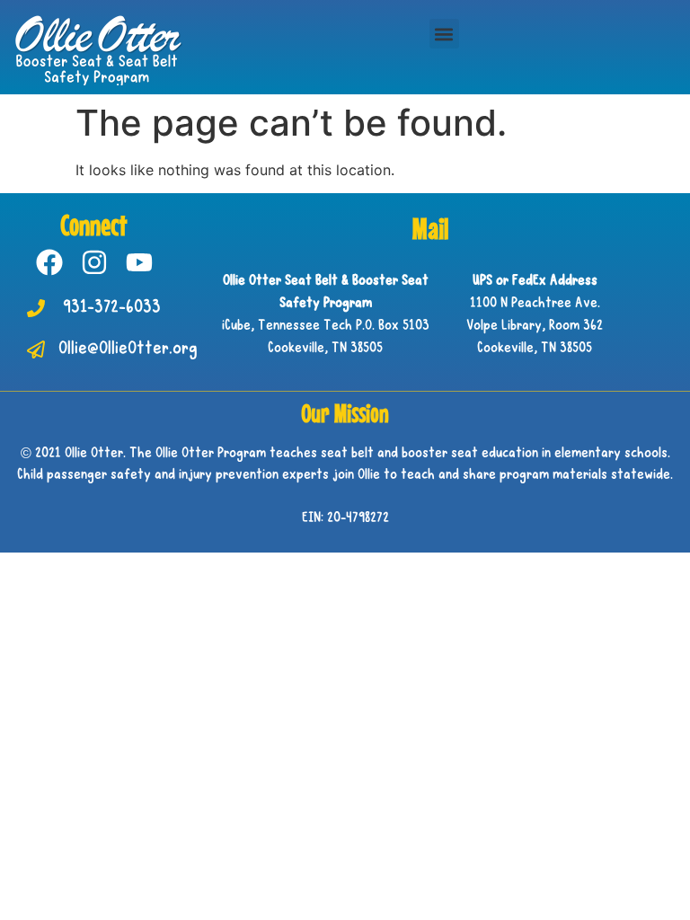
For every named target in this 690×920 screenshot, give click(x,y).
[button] (444, 34)
